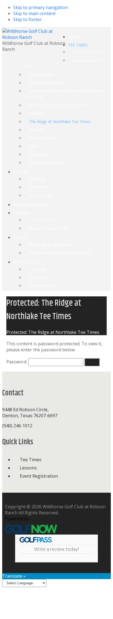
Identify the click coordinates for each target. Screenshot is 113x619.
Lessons (28, 468)
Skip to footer (27, 19)
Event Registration (39, 476)
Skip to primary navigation (40, 7)
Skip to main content (34, 13)
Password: (17, 362)
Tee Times (30, 460)
